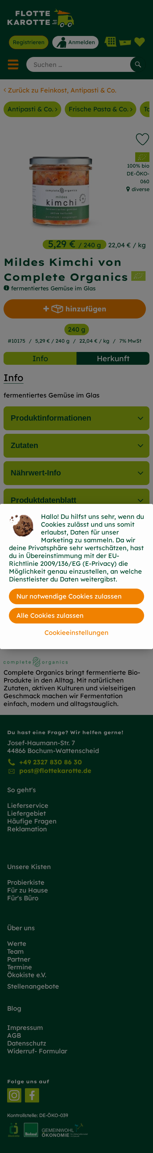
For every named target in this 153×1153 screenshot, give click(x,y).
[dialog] (76, 576)
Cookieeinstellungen (76, 632)
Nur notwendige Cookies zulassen (69, 596)
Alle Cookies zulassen (50, 615)
